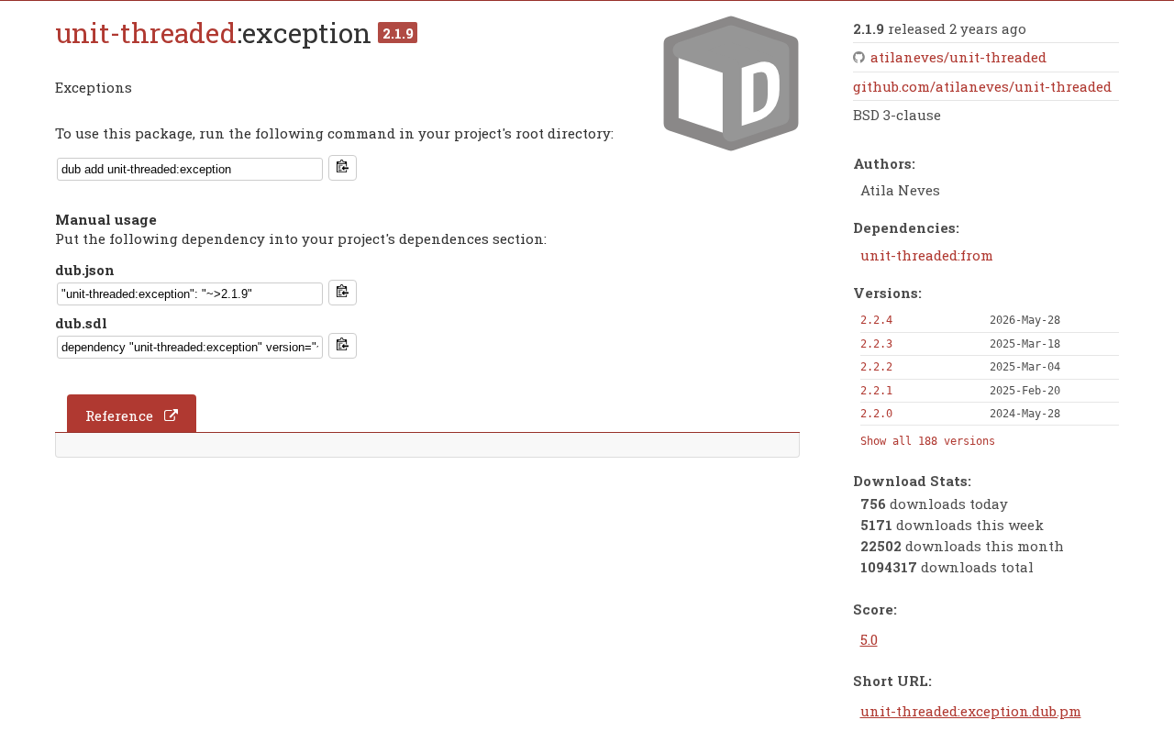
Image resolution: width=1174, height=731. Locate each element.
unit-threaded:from (926, 255)
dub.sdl (81, 323)
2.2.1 (876, 390)
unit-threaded (146, 32)
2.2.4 (876, 320)
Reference (119, 415)
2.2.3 (876, 344)
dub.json (85, 269)
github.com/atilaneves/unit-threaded (982, 86)
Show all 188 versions (927, 441)
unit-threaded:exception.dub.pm (970, 711)
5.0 (869, 639)
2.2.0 (876, 413)
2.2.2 (876, 366)
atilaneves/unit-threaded (958, 57)
